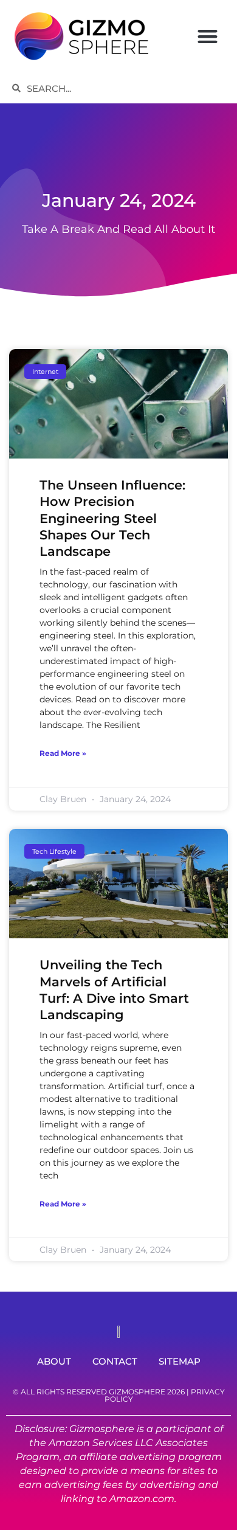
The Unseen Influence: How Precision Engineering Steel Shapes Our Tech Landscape (112, 518)
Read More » (63, 753)
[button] (207, 36)
